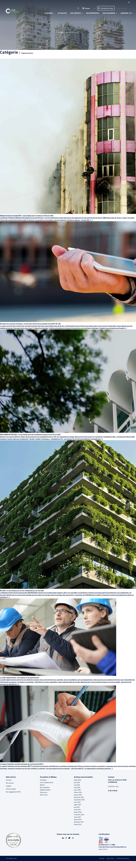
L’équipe (8, 786)
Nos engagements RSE (13, 791)
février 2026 (78, 792)
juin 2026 (77, 782)
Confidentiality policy (122, 858)
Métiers (42, 785)
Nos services (75, 13)
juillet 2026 (77, 780)
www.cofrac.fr (103, 849)
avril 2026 (77, 787)
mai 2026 (77, 785)
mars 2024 (77, 809)
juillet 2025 (77, 804)
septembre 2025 (79, 799)
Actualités (62, 13)
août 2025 (77, 802)
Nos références (92, 13)
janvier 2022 (78, 819)
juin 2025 (77, 807)
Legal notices (110, 858)
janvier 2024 (78, 812)
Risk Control (44, 794)
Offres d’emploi (11, 789)
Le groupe (48, 13)
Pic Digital (10, 858)
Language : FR (126, 13)
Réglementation (45, 789)
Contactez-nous (107, 8)
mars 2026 (77, 789)
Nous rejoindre (109, 13)
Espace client (121, 8)
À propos (9, 780)
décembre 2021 (79, 822)
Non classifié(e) (44, 787)
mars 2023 (77, 817)
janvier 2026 (78, 794)
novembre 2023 (79, 814)
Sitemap (101, 858)
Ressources (43, 792)
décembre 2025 (79, 797)
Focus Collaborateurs (46, 782)
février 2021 (78, 824)
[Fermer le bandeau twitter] (129, 2)
